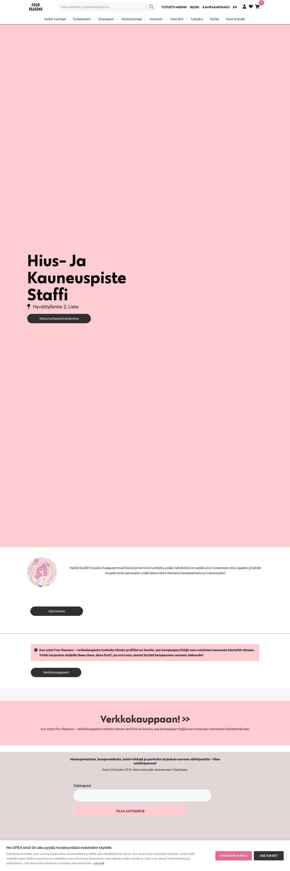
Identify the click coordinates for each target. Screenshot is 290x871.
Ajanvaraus (56, 611)
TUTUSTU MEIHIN (174, 7)
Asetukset (269, 855)
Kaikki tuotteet (55, 19)
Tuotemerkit (82, 19)
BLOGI (194, 7)
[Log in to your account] (244, 6)
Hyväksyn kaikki (234, 855)
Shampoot (106, 19)
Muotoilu (156, 19)
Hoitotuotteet (132, 19)
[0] (257, 6)
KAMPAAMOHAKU (216, 7)
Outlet (214, 19)
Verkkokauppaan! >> (145, 718)
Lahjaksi (197, 19)
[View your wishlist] (251, 7)
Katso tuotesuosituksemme (59, 318)
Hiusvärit (176, 19)
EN (235, 7)
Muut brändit (235, 19)
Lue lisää (98, 863)
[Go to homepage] (35, 7)
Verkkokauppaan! (56, 672)
